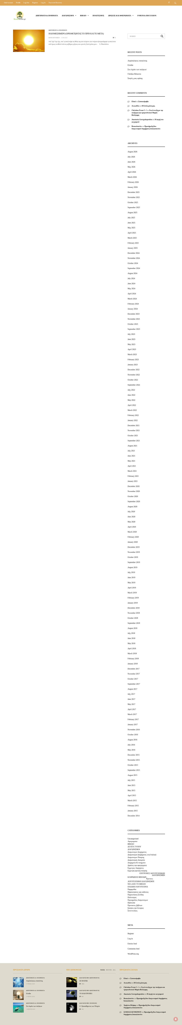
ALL (114, 970)
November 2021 (134, 431)
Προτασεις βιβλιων (135, 905)
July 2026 (131, 157)
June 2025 (131, 223)
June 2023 (131, 339)
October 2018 (133, 618)
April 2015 (132, 795)
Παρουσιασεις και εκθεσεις (138, 892)
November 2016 (134, 730)
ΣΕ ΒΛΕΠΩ (83, 981)
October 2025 (133, 202)
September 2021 (134, 441)
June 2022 (131, 395)
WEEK (102, 970)
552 (82, 1009)
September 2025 (134, 207)
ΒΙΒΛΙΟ (83, 16)
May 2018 (131, 643)
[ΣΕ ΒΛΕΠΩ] (71, 980)
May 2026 (131, 167)
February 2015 (133, 806)
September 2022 (134, 385)
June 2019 (131, 578)
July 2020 (131, 512)
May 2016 (131, 750)
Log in (43, 3)
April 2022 (132, 405)
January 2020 (133, 542)
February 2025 (133, 243)
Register (35, 3)
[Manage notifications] (176, 1019)
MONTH (109, 970)
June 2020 (131, 517)
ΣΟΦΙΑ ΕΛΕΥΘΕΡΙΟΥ (132, 1012)
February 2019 (133, 598)
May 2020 (131, 522)
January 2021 (133, 481)
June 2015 (131, 785)
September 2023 (134, 329)
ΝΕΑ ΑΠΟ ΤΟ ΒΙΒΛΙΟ (137, 884)
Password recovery (55, 3)
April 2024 (132, 294)
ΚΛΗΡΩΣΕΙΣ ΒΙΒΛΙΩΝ (137, 877)
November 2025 (134, 197)
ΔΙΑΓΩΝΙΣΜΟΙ (68, 16)
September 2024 (134, 268)
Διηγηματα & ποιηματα (47, 16)
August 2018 (132, 628)
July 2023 (131, 334)
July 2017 (131, 694)
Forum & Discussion (146, 16)
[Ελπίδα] (18, 995)
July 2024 (131, 278)
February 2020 (133, 537)
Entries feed (132, 944)
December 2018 (133, 608)
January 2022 (133, 420)
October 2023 (133, 324)
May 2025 (131, 228)
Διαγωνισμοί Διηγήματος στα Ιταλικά (142, 855)
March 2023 (132, 354)
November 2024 (134, 258)
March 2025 (132, 238)
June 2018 (131, 638)
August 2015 (132, 775)
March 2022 (132, 410)
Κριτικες (149, 879)
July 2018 (131, 633)
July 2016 (131, 745)
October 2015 (133, 765)
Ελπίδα (130, 65)
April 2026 (132, 172)
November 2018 (134, 613)
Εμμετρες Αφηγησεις (136, 868)
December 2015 (133, 755)
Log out (26, 3)
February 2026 (133, 182)
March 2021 (132, 471)
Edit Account (8, 3)
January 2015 (133, 811)
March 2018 (132, 654)
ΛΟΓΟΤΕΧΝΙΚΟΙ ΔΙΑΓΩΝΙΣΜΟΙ (141, 881)
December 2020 (133, 486)
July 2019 (131, 572)
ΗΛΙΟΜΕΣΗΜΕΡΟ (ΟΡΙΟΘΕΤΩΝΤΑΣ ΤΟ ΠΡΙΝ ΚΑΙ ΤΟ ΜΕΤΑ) (76, 34)
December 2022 (133, 370)
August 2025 (132, 213)
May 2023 (131, 344)
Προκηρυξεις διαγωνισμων (138, 900)
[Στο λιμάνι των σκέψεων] (18, 1008)
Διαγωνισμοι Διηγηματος (137, 852)
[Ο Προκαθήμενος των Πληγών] (71, 1007)
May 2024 (131, 289)
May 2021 (131, 461)
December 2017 (133, 669)
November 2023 (134, 319)
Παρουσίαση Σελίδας (136, 895)
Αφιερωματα (132, 841)
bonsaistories (54, 37)
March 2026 (132, 177)
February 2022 (133, 415)
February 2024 (133, 304)
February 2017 (133, 719)
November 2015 (134, 760)
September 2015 (134, 770)
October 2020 (133, 496)
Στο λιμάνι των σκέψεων (137, 70)
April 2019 (132, 588)
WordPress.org (133, 954)
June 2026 (131, 162)
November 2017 (134, 674)
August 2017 (132, 689)
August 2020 (132, 507)
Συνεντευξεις (132, 911)
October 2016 (133, 735)
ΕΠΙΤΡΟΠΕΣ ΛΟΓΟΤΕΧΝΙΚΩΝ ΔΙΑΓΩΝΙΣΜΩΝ (152, 874)
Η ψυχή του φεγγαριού (155, 994)
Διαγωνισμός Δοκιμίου (136, 860)
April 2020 (132, 527)
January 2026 (133, 187)
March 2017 (132, 714)
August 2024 (132, 273)
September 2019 (134, 562)
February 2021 (133, 476)
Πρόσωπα (131, 903)
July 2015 (131, 780)
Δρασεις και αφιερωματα (119, 16)
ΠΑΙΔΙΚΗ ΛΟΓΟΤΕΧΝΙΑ (138, 887)
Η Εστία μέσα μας (148, 106)
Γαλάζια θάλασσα (134, 74)
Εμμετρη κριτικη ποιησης (137, 871)
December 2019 (133, 547)
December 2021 (133, 425)
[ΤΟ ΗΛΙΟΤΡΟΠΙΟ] (71, 993)
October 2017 (133, 679)
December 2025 (133, 192)
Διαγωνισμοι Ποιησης (136, 857)
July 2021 (131, 451)
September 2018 (134, 623)
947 (82, 996)
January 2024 (133, 309)
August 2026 (132, 152)
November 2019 (134, 552)
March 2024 (132, 299)
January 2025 (133, 248)
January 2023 (133, 365)
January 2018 (133, 664)
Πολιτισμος (98, 16)
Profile (18, 3)
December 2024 (133, 253)
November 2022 (134, 375)
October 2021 (133, 436)
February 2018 (133, 659)
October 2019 (133, 557)
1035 (82, 984)
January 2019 (133, 603)
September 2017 (134, 684)
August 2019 (132, 567)
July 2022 (131, 390)
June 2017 (131, 699)
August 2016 (132, 740)
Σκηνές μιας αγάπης (135, 78)
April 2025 (132, 233)
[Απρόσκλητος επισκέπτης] (18, 982)
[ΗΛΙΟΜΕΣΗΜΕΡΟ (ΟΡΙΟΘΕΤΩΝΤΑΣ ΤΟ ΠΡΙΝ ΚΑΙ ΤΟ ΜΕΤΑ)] (29, 41)
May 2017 (131, 704)
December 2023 (133, 314)
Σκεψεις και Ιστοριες (136, 908)
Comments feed (133, 949)
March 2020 (132, 532)
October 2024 (133, 263)
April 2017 (132, 709)
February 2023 (133, 360)
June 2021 (131, 456)
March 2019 (132, 593)
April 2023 (132, 349)
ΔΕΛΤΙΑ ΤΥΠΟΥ (134, 847)
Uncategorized (133, 839)
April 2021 (132, 466)
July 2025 (131, 218)
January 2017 (133, 725)
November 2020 (134, 491)
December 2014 (133, 816)
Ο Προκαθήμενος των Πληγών (89, 1006)
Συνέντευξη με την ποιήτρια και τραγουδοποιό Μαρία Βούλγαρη (147, 112)
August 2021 (132, 446)
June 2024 (131, 284)
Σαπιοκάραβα (143, 101)
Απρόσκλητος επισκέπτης (137, 61)
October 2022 (133, 380)
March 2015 (132, 801)
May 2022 (131, 400)
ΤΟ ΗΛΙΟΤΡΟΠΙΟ (85, 993)
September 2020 (134, 501)
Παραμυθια (132, 889)
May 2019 (131, 583)
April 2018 (132, 648)
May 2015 (131, 790)
